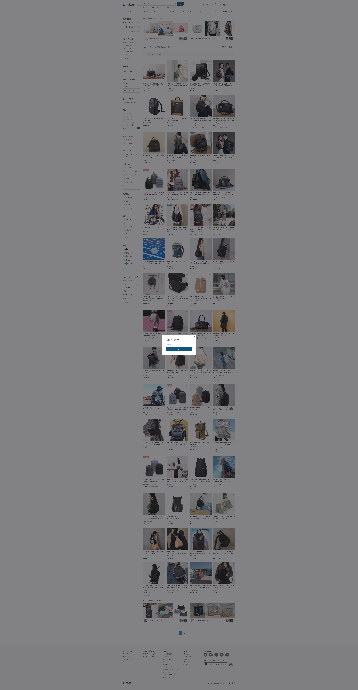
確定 (179, 349)
